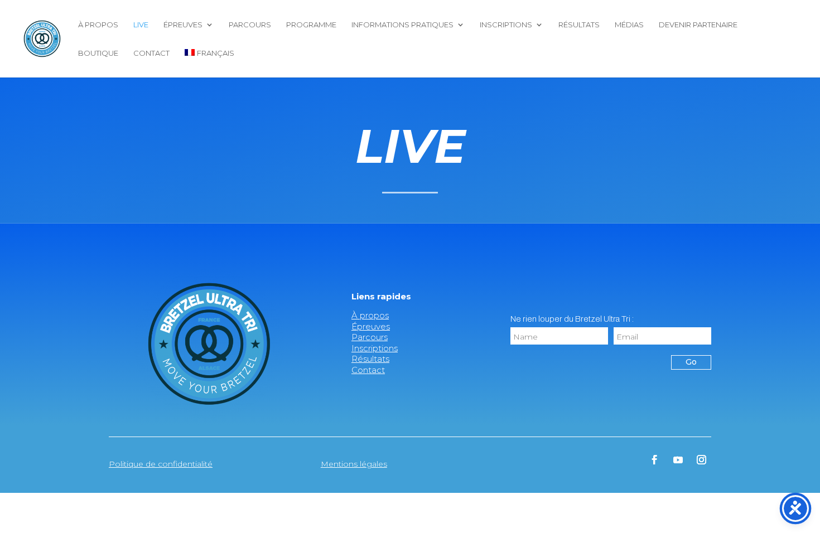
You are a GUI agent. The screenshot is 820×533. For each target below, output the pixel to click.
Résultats (579, 25)
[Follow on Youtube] (678, 459)
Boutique (98, 53)
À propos (98, 25)
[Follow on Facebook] (654, 459)
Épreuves (182, 25)
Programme (311, 25)
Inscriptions (506, 25)
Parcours (250, 25)
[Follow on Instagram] (701, 459)
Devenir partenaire (698, 25)
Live (140, 25)
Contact (151, 53)
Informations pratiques (402, 25)
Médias (629, 25)
